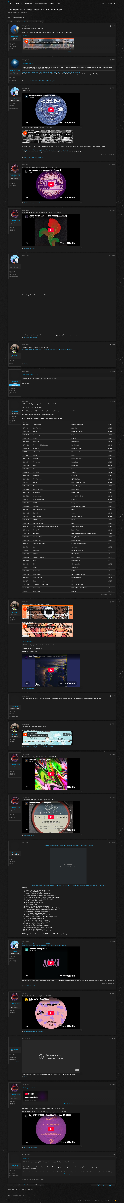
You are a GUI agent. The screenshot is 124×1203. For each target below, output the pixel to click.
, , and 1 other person (40, 80)
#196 (113, 941)
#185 (113, 210)
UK (10, 393)
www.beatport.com (18, 1061)
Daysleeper (14, 36)
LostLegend (15, 1049)
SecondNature (13, 12)
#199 (113, 1084)
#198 (113, 1038)
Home (109, 1200)
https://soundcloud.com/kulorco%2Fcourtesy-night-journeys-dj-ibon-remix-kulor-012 (47, 349)
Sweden (11, 48)
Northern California (13, 108)
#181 (113, 26)
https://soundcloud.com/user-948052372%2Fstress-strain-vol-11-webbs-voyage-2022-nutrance (51, 72)
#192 (113, 724)
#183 (113, 88)
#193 (113, 754)
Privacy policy (99, 1200)
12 (30, 21)
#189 (113, 401)
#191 (113, 696)
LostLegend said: (28, 1088)
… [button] (17, 21)
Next (40, 21)
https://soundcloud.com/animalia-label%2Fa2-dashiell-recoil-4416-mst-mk (44, 945)
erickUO (14, 355)
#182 (113, 60)
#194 (113, 797)
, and (38, 747)
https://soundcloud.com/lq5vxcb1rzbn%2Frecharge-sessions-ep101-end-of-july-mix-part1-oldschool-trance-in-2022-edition (68, 885)
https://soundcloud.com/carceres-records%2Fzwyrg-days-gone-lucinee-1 (44, 944)
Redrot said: (26, 35)
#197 (113, 993)
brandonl (15, 706)
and (33, 157)
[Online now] (15, 352)
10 (25, 21)
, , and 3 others (34, 203)
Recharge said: (27, 641)
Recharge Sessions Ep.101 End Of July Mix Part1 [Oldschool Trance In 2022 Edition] (68, 845)
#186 (113, 255)
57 (36, 21)
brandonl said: (27, 63)
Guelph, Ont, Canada (14, 716)
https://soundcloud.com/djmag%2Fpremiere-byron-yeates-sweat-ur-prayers (45, 150)
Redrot (15, 98)
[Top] (113, 1200)
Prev (11, 21)
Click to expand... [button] (68, 51)
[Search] (114, 3)
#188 (113, 371)
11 (27, 21)
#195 (113, 842)
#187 (113, 344)
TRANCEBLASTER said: (29, 375)
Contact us (81, 1200)
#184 (113, 164)
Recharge (15, 411)
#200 (113, 1154)
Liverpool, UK (12, 1059)
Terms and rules (89, 1200)
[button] (22, 3)
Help (105, 1200)
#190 (113, 602)
